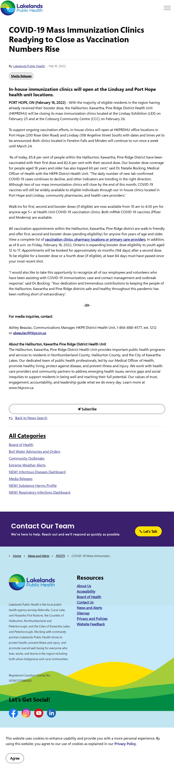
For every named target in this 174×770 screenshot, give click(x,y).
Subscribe (89, 408)
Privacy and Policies (92, 618)
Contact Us (85, 602)
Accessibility (86, 591)
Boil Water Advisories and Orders (34, 451)
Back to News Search (31, 417)
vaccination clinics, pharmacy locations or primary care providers (95, 239)
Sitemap (83, 613)
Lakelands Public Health (29, 66)
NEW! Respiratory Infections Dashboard (39, 492)
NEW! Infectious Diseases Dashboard (37, 471)
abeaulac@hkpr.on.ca (29, 332)
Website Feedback (91, 623)
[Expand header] (167, 8)
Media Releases (21, 76)
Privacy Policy (125, 743)
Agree (14, 758)
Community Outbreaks (26, 458)
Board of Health (21, 444)
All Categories (27, 435)
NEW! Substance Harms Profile (33, 485)
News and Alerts (89, 607)
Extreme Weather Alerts (27, 465)
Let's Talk (150, 531)
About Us (84, 585)
